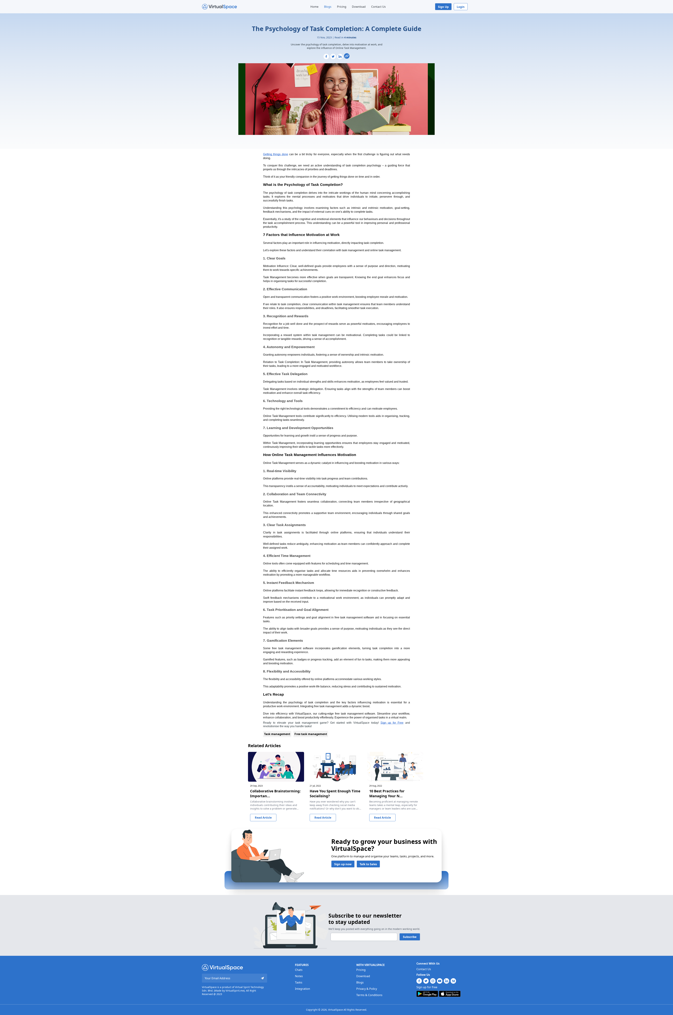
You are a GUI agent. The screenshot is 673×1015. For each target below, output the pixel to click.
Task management (277, 734)
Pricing (341, 7)
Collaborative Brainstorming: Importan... (275, 793)
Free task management (310, 734)
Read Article (263, 817)
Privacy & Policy (366, 989)
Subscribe (409, 937)
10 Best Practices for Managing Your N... (387, 793)
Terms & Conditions (369, 995)
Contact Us (378, 7)
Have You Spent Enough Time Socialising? (335, 793)
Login (461, 7)
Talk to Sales (368, 864)
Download (359, 7)
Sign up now (343, 864)
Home (314, 7)
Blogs (327, 7)
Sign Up (443, 7)
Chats (298, 970)
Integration (302, 989)
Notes (299, 976)
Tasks (298, 982)
